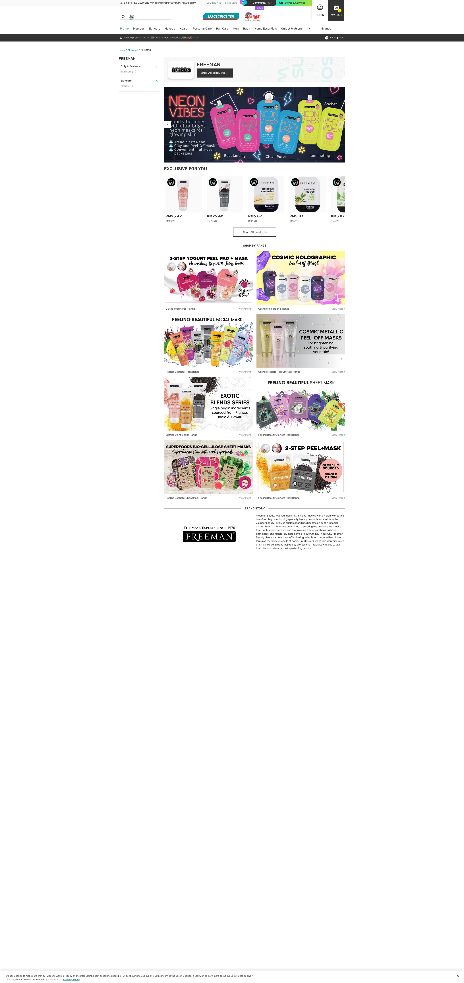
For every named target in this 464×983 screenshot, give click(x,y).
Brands (326, 28)
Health (184, 28)
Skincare (154, 28)
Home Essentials (265, 28)
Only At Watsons (130, 66)
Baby (246, 28)
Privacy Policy (71, 979)
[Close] (458, 976)
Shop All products (212, 72)
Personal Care (202, 28)
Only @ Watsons (292, 28)
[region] (232, 976)
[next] (309, 28)
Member (138, 28)
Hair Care (222, 28)
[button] (336, 10)
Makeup (170, 28)
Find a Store (231, 3)
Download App (214, 3)
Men (236, 28)
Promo (124, 28)
